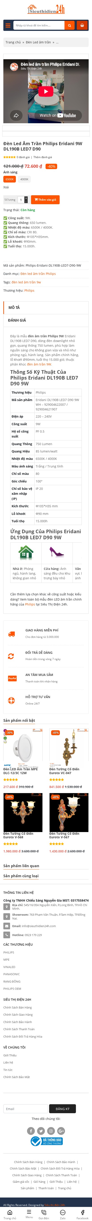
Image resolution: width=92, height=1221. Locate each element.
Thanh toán (46, 1188)
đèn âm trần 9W (39, 364)
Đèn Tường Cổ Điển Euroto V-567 (64, 835)
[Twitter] (41, 1131)
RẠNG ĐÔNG (11, 981)
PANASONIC (11, 974)
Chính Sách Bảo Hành (17, 1022)
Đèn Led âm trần (38, 42)
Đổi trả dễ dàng (38, 653)
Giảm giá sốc (21, 1182)
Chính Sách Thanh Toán (19, 1029)
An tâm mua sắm (39, 675)
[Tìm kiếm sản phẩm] (70, 25)
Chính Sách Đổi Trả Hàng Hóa (22, 1036)
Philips (29, 290)
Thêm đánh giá (42, 157)
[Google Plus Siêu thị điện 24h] (61, 1131)
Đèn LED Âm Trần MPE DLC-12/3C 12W (20, 771)
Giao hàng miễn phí (41, 630)
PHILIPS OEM (12, 989)
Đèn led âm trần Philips (38, 274)
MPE (6, 960)
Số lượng (9, 200)
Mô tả (14, 307)
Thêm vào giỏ (47, 200)
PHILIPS (8, 952)
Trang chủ (13, 42)
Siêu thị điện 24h (54, 1205)
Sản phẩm (27, 1188)
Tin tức (8, 1070)
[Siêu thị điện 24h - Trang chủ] (46, 13)
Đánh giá (17, 320)
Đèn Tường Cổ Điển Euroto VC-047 (64, 771)
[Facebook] (31, 1131)
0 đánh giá (23, 157)
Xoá (6, 187)
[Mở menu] (8, 25)
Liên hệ (8, 1062)
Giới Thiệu (10, 1055)
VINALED (9, 967)
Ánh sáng (10, 172)
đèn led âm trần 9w (26, 282)
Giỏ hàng (39, 1182)
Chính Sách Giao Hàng (18, 1015)
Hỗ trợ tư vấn (37, 697)
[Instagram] (51, 1131)
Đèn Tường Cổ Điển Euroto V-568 (18, 835)
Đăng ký (62, 1109)
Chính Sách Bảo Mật (16, 1077)
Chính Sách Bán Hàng (17, 1007)
